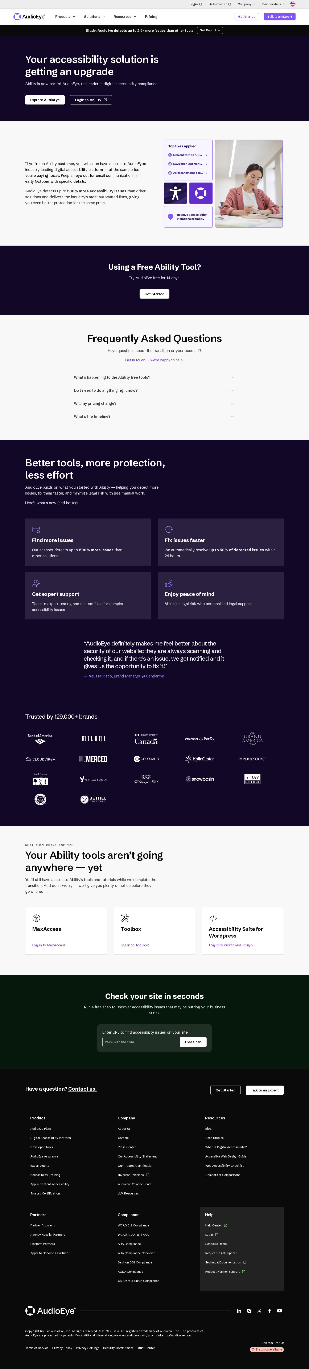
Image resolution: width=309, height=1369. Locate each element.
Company (244, 4)
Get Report (208, 30)
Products (63, 17)
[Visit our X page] (259, 1311)
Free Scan (193, 1042)
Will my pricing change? (95, 403)
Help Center (218, 4)
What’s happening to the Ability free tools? (112, 377)
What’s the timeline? (92, 416)
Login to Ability (88, 100)
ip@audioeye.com (179, 1335)
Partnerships (271, 4)
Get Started (246, 17)
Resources (123, 17)
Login (194, 4)
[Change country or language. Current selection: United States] (293, 4)
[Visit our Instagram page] (249, 1311)
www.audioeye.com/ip (134, 1335)
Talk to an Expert (279, 17)
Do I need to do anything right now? (105, 390)
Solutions (92, 17)
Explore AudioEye (45, 100)
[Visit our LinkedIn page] (239, 1311)
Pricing (151, 17)
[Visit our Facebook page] (269, 1311)
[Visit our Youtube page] (279, 1311)
